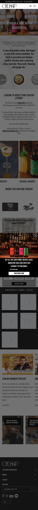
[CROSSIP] (9, 6)
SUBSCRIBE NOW (19, 273)
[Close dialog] (35, 235)
